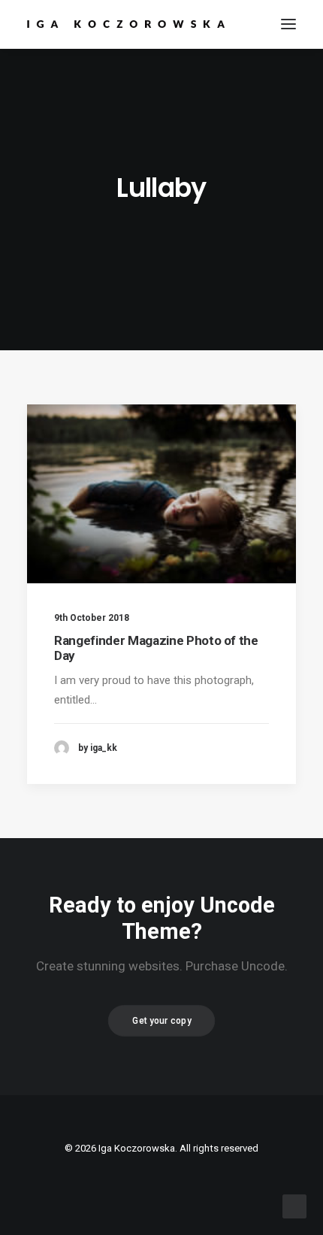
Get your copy (161, 1021)
